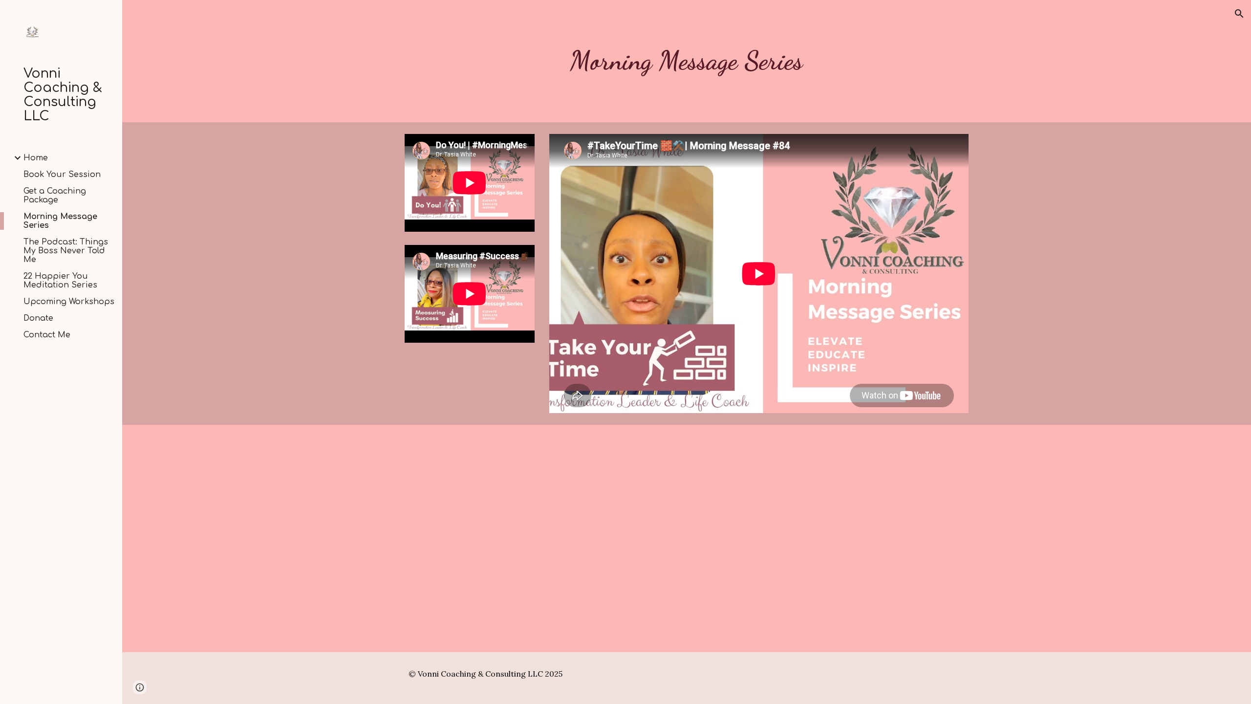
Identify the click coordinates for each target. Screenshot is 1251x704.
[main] (686, 61)
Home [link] (35, 158)
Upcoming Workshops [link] (68, 301)
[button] (1239, 13)
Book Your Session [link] (62, 174)
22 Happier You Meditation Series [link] (60, 280)
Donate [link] (38, 318)
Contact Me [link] (46, 334)
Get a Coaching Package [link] (54, 195)
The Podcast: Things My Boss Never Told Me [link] (65, 251)
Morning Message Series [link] (60, 221)
